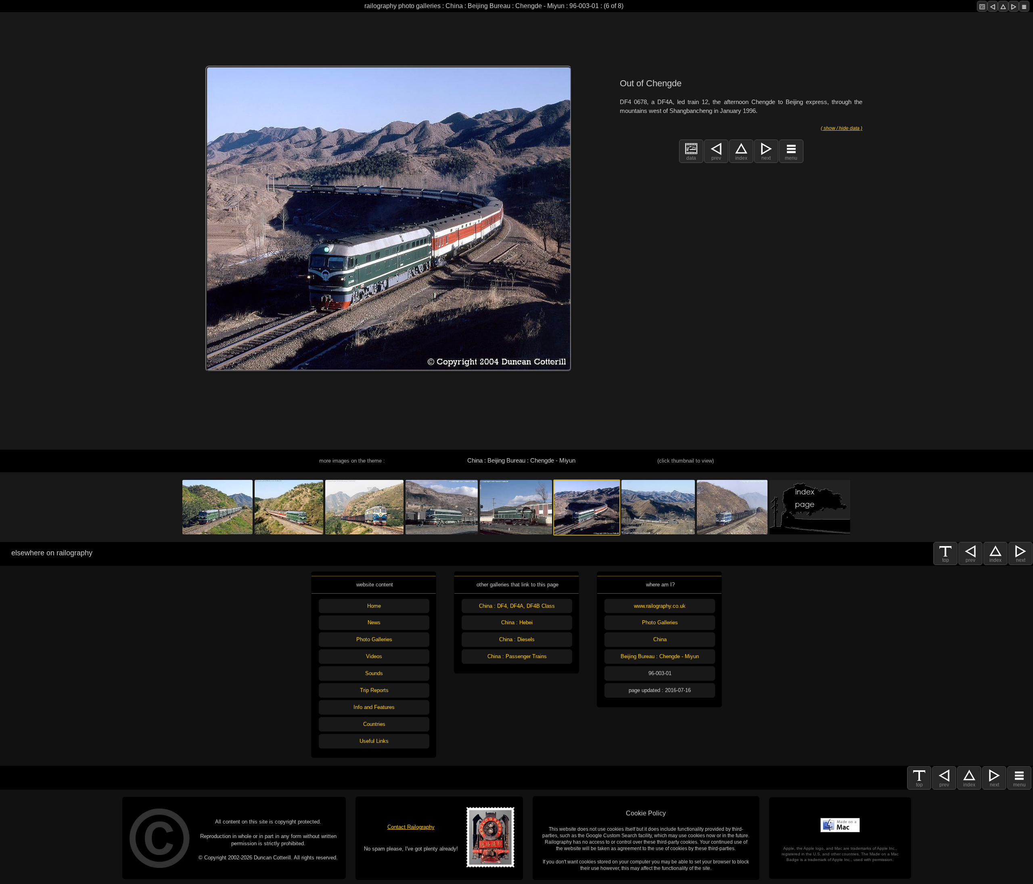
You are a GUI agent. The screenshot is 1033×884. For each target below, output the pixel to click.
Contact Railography (411, 827)
